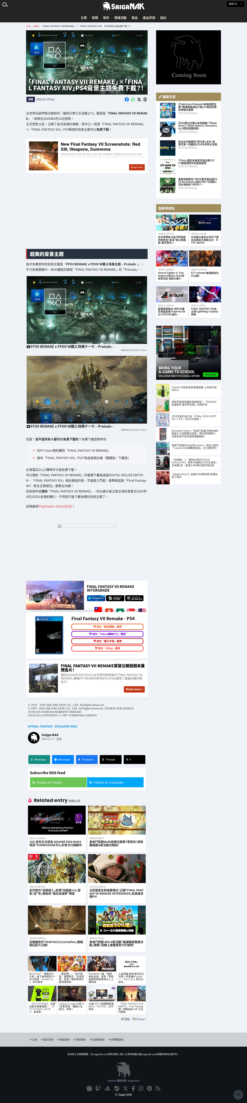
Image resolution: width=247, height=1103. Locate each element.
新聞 (95, 17)
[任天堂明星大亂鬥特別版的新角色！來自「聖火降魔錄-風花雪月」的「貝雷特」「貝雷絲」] (172, 223)
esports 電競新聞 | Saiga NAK (123, 1080)
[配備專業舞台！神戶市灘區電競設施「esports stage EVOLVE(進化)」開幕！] (172, 294)
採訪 (163, 17)
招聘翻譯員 (117, 1039)
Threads (110, 759)
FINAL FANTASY (42, 726)
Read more (133, 689)
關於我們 (48, 1039)
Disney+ (141, 1019)
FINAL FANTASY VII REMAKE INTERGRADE (110, 588)
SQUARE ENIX (67, 726)
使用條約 (81, 1039)
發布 (106, 17)
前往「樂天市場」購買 (109, 641)
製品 (135, 17)
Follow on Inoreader (109, 782)
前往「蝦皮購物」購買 (109, 626)
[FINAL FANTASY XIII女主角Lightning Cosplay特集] (205, 294)
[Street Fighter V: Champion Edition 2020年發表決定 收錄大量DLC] (172, 258)
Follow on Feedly (49, 782)
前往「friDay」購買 (109, 648)
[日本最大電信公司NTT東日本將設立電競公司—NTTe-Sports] (205, 223)
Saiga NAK (123, 6)
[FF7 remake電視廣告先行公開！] (205, 258)
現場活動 (120, 17)
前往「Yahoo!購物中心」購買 (109, 634)
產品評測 (149, 17)
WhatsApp (40, 759)
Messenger (64, 759)
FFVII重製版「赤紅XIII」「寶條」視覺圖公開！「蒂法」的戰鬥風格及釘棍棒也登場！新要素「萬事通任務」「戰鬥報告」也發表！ (87, 156)
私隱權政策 (98, 1039)
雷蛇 (127, 1019)
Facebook (87, 759)
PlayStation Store (137, 349)
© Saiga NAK (123, 1094)
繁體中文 (233, 4)
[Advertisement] (87, 216)
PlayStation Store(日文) (55, 506)
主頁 (84, 17)
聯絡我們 (65, 1039)
